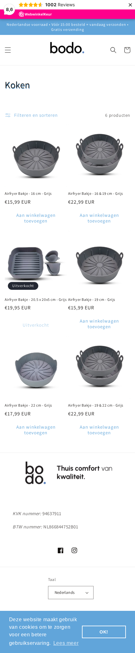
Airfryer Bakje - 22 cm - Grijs (28, 405)
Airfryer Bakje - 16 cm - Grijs (28, 193)
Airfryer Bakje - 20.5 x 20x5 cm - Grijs (36, 299)
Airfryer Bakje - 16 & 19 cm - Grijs (95, 193)
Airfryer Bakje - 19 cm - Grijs (91, 299)
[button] (8, 50)
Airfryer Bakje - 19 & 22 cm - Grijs (95, 405)
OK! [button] (104, 631)
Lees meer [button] (65, 643)
